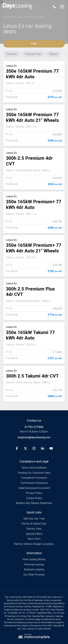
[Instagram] (34, 449)
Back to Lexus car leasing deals (25, 17)
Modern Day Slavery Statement (34, 503)
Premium (12, 54)
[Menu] (62, 6)
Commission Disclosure (34, 482)
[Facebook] (17, 449)
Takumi (53, 54)
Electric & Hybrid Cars (34, 523)
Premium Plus (33, 54)
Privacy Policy (34, 493)
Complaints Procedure (34, 477)
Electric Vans (34, 528)
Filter (34, 43)
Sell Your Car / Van (34, 518)
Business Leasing (34, 569)
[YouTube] (51, 449)
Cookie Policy (34, 498)
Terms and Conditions (34, 467)
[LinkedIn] (42, 449)
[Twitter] (25, 449)
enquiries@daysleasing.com (34, 437)
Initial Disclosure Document (34, 488)
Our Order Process (34, 574)
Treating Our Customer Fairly (34, 472)
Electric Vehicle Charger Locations (34, 544)
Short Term (34, 538)
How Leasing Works (34, 559)
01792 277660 (34, 427)
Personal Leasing (34, 564)
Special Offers (34, 533)
